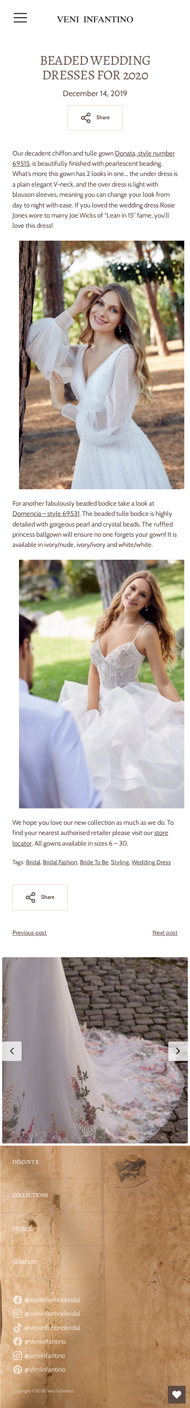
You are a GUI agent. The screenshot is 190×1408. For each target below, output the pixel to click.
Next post (165, 932)
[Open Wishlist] (177, 1395)
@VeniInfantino (44, 1342)
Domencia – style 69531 (46, 514)
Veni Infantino (60, 1391)
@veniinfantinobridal (51, 1300)
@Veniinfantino (44, 1369)
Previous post (29, 932)
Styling (120, 862)
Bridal (33, 862)
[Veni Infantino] (95, 18)
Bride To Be (94, 862)
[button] (95, 1050)
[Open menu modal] (20, 17)
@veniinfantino (44, 1356)
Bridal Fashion (60, 862)
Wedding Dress (151, 862)
